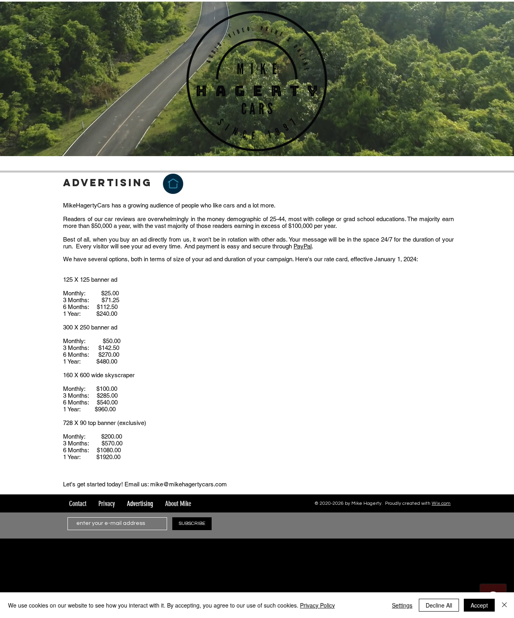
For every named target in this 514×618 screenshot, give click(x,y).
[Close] (504, 605)
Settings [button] (402, 605)
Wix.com (441, 503)
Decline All (439, 605)
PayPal (303, 246)
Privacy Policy (317, 605)
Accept (479, 605)
